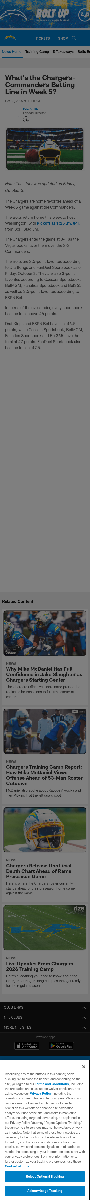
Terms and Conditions (52, 1084)
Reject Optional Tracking (45, 1176)
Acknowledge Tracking (45, 1191)
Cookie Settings (17, 1166)
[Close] (84, 1066)
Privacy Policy (41, 1093)
